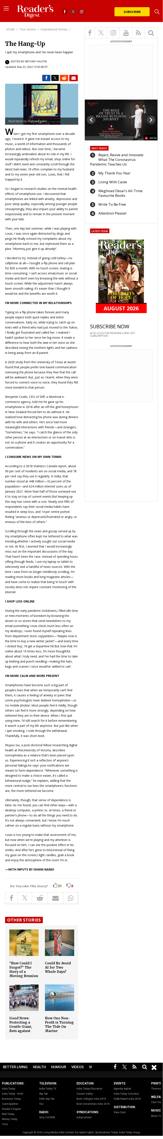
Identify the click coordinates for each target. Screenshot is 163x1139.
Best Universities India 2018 (93, 1103)
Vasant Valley (85, 1093)
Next (151, 120)
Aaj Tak (43, 1093)
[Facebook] (115, 1067)
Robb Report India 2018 (127, 1098)
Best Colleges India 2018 (91, 1098)
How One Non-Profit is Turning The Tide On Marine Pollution (59, 1026)
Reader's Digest (11, 1109)
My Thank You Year (114, 173)
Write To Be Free (112, 204)
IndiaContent (84, 1117)
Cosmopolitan (10, 1103)
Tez (41, 1103)
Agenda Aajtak (122, 1088)
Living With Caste (112, 181)
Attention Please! (112, 213)
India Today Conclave (126, 1093)
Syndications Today (106, 1132)
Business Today (11, 1098)
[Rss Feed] (134, 1067)
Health (39, 1067)
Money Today (9, 1119)
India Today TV (47, 1088)
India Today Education (89, 1088)
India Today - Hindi (12, 1093)
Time (5, 1124)
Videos (77, 1067)
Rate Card (119, 1112)
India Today (8, 1088)
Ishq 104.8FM (47, 1117)
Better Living (15, 1067)
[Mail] (73, 78)
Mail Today (8, 1114)
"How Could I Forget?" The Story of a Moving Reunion (23, 969)
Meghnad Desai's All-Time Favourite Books (120, 193)
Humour (58, 1067)
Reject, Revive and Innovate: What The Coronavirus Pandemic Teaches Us (117, 159)
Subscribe (132, 12)
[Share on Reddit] (64, 78)
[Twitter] (124, 1067)
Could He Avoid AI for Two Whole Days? (58, 967)
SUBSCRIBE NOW (109, 326)
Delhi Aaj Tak (46, 1098)
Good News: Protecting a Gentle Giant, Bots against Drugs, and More (23, 1026)
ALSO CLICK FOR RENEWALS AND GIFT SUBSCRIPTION (112, 334)
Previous (91, 120)
